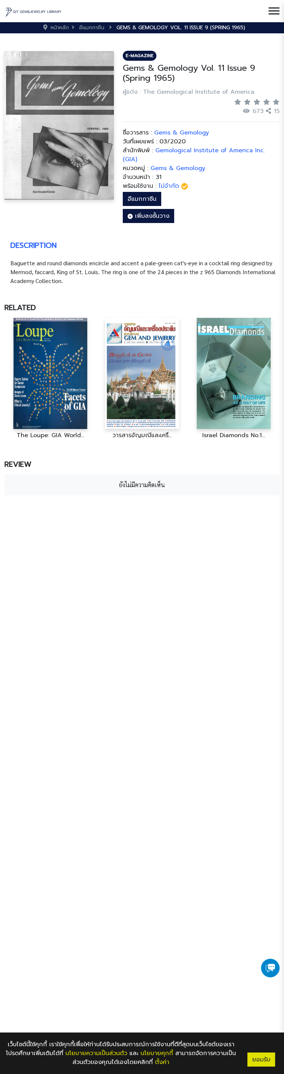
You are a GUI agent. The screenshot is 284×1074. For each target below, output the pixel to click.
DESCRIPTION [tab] (33, 245)
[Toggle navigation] (274, 11)
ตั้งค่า (162, 1062)
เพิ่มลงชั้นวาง (151, 216)
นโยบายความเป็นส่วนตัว (96, 1053)
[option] (50, 378)
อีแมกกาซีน (142, 198)
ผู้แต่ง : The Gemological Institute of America (188, 91)
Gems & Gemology (178, 168)
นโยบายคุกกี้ (157, 1053)
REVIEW (17, 464)
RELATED (20, 307)
